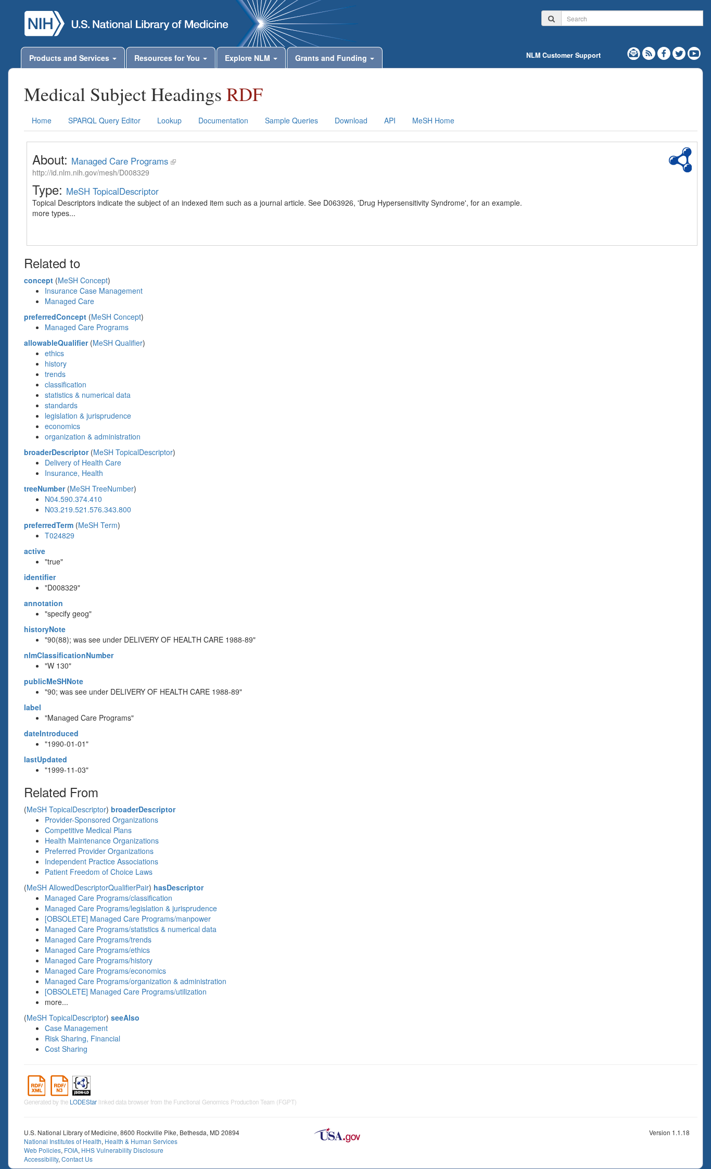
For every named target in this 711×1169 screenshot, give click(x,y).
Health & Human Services (141, 1141)
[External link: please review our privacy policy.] (664, 52)
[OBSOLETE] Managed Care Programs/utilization (126, 991)
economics (62, 426)
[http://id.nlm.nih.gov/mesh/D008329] (173, 161)
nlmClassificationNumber (68, 655)
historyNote (45, 629)
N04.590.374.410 (73, 499)
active (34, 551)
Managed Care (69, 301)
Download (351, 120)
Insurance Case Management (94, 290)
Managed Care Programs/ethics (97, 950)
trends (55, 374)
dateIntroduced (51, 733)
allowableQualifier (56, 342)
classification (65, 384)
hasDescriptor (179, 887)
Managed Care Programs (119, 161)
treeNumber (44, 488)
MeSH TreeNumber (102, 488)
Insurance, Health (74, 473)
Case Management (76, 1028)
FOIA (71, 1150)
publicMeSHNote (53, 681)
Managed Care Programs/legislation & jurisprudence (131, 908)
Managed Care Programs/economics (105, 970)
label (32, 707)
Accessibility (41, 1158)
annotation (43, 603)
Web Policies (42, 1150)
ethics (54, 353)
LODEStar (83, 1102)
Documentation (223, 120)
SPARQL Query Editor (104, 120)
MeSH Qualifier (118, 342)
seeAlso (125, 1017)
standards (61, 405)
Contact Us (77, 1158)
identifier (40, 577)
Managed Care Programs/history (99, 960)
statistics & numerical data (88, 394)
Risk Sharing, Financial (82, 1038)
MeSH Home (433, 120)
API (390, 120)
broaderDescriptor (56, 452)
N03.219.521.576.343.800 (88, 509)
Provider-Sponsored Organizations (101, 819)
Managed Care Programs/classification (108, 898)
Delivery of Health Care (83, 462)
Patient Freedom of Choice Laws (99, 871)
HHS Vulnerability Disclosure (122, 1150)
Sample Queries (291, 120)
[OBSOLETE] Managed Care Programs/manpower (128, 918)
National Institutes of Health (62, 1141)
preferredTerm (48, 525)
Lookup (169, 120)
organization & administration (93, 436)
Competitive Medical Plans (88, 830)
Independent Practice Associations (101, 861)
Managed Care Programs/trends (98, 939)
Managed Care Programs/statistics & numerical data (131, 929)
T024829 (59, 535)
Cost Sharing (66, 1049)
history (56, 363)
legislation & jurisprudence (88, 415)
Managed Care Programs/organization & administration (135, 981)
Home (42, 120)
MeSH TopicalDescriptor (112, 191)
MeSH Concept (83, 280)
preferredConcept (55, 316)
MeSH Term (98, 525)
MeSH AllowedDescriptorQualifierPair (88, 887)
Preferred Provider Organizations (99, 851)
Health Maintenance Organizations (102, 840)
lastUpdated (45, 759)
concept (38, 280)
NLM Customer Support (563, 55)
